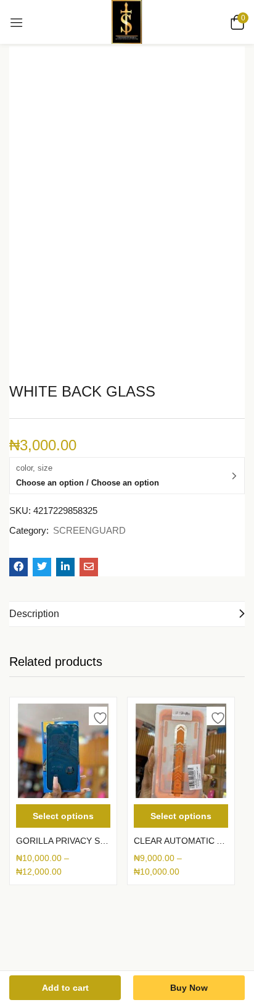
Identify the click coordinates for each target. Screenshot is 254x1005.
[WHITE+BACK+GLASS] (42, 567)
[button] (235, 22)
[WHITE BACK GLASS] (18, 567)
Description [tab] (34, 613)
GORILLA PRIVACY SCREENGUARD (63, 841)
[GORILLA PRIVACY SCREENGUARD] (63, 751)
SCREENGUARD (89, 530)
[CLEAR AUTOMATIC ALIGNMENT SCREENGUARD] (181, 751)
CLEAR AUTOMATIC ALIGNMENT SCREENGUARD (181, 841)
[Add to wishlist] (98, 716)
